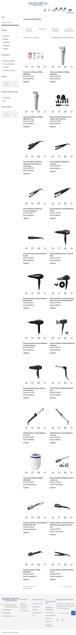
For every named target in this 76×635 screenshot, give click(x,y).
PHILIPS (5, 39)
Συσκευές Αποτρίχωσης (10, 70)
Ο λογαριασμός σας (50, 601)
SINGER (5, 48)
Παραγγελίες (49, 612)
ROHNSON (6, 42)
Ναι (4, 101)
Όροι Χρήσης (24, 610)
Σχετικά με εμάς (37, 603)
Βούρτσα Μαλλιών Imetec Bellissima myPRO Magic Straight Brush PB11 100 (62, 525)
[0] (54, 10)
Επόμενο (70, 586)
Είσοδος (35, 609)
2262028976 (7, 610)
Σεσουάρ (6, 67)
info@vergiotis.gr (9, 616)
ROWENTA (6, 45)
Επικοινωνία (36, 606)
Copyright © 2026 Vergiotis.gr (10, 632)
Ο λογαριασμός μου (37, 613)
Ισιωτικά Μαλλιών (8, 64)
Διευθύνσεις (48, 618)
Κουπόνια (48, 621)
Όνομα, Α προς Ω (68, 37)
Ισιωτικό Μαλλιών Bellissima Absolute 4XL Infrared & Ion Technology (32, 164)
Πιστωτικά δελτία (50, 615)
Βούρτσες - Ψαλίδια (9, 61)
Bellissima (6, 36)
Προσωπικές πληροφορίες (49, 608)
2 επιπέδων (6, 97)
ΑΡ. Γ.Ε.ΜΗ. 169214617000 (49, 625)
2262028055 (7, 613)
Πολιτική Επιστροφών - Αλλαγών (24, 605)
